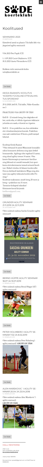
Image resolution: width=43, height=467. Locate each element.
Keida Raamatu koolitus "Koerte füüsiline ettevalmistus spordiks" (20, 96)
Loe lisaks (7, 86)
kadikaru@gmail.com (11, 191)
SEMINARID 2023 (11, 37)
